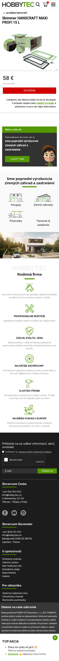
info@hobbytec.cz (12, 495)
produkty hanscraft (16, 12)
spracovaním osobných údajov (35, 452)
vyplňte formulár (45, 103)
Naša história (9, 572)
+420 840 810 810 (11, 491)
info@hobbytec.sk (11, 535)
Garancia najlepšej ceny (15, 593)
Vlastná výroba (10, 562)
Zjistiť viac (17, 159)
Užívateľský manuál (12, 596)
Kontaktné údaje (11, 569)
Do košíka (29, 90)
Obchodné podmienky (14, 600)
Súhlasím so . (28, 452)
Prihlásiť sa (47, 471)
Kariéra (6, 576)
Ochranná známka (11, 559)
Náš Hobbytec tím (12, 566)
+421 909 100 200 (11, 531)
